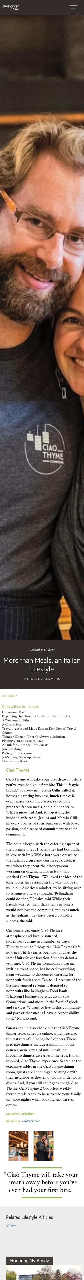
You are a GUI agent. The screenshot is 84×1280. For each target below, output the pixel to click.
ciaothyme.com (31, 1121)
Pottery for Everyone (17, 753)
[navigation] (73, 9)
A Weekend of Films (16, 720)
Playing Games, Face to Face (22, 741)
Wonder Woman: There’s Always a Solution (33, 737)
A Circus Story (12, 724)
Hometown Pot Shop (17, 712)
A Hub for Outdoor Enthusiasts (25, 745)
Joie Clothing (12, 749)
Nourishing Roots (15, 761)
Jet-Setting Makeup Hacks (21, 757)
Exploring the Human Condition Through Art (36, 716)
